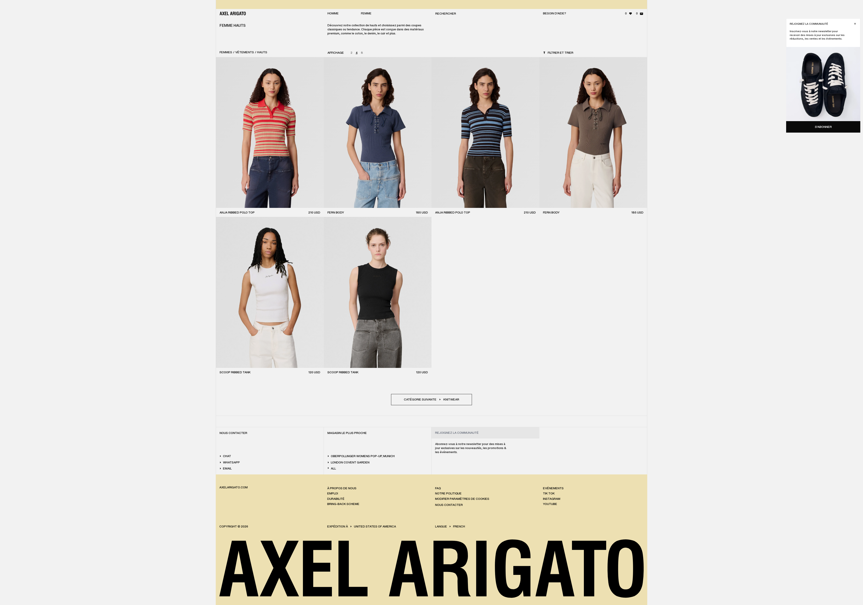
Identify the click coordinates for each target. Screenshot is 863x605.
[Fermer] (855, 23)
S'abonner (823, 127)
